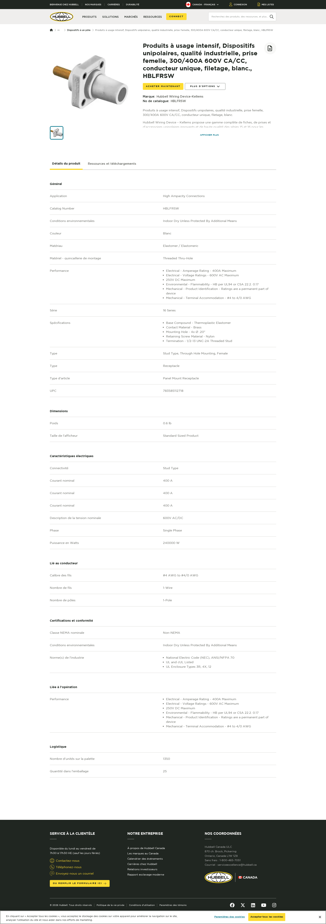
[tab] (66, 164)
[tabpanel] (163, 495)
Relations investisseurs (142, 869)
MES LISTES (268, 4)
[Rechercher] (271, 16)
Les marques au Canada (142, 853)
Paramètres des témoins (173, 905)
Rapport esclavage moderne (145, 874)
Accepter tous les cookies (266, 917)
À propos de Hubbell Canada (146, 848)
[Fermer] (320, 917)
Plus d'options (202, 86)
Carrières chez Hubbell (142, 863)
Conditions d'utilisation (142, 905)
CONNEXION (240, 4)
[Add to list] (270, 48)
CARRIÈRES (114, 4)
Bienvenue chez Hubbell (64, 4)
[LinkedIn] (253, 905)
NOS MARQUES (93, 4)
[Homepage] (52, 30)
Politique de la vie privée (110, 905)
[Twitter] (243, 905)
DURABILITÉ (132, 4)
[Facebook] (232, 905)
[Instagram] (274, 905)
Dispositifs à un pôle (79, 30)
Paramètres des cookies (229, 917)
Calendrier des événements (145, 858)
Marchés (131, 16)
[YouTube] (263, 905)
